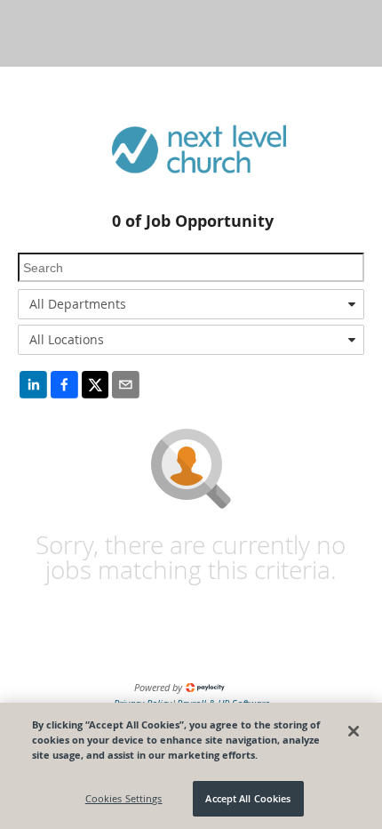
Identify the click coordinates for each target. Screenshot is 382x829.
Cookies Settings (124, 798)
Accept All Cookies (247, 798)
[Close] (353, 731)
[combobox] (191, 304)
